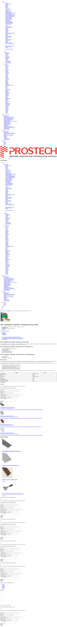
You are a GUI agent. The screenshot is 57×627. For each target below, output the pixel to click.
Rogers (7, 99)
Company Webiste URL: (4, 509)
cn (2, 309)
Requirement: (2, 515)
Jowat (6, 86)
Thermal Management (9, 39)
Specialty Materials (8, 165)
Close (1, 517)
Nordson (7, 94)
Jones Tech (7, 85)
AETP (7, 67)
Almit (6, 68)
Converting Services (8, 9)
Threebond (7, 109)
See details (3, 467)
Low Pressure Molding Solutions (8, 278)
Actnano (7, 66)
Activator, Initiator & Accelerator (10, 194)
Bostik (7, 71)
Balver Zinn (7, 69)
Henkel (7, 80)
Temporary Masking (7, 129)
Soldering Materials (8, 46)
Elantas (7, 76)
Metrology (7, 92)
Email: (1, 390)
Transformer (5, 136)
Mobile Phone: (2, 391)
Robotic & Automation (9, 19)
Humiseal (7, 83)
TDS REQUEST (3, 382)
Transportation (8, 53)
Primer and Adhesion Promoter (10, 43)
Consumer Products (8, 62)
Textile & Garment (8, 61)
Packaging (7, 59)
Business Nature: (2, 396)
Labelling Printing (8, 26)
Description (3, 332)
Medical (7, 54)
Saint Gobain (7, 101)
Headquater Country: (3, 510)
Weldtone (7, 111)
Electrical (7, 56)
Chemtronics (7, 234)
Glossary (5, 141)
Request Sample (7, 330)
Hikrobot (7, 82)
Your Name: (2, 389)
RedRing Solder (8, 98)
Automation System (6, 283)
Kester (7, 87)
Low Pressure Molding (9, 27)
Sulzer (6, 106)
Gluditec (7, 78)
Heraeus (7, 242)
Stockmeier (7, 267)
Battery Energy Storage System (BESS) (9, 294)
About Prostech (4, 339)
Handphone (7, 57)
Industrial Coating (8, 24)
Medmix (7, 91)
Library (5, 143)
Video (5, 142)
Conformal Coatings (8, 11)
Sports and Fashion (6, 139)
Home (3, 584)
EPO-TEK (7, 77)
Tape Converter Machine (9, 21)
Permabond (7, 95)
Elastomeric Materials (9, 13)
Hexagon (7, 81)
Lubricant (7, 29)
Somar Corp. (7, 105)
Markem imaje (8, 90)
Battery (7, 55)
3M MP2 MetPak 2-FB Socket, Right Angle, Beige (11, 451)
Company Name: (2, 394)
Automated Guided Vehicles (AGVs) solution (10, 121)
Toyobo (7, 271)
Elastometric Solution (7, 123)
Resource (3, 587)
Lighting (7, 58)
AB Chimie (7, 65)
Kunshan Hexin (8, 250)
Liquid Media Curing (7, 287)
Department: (2, 392)
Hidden (7, 4)
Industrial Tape (6, 116)
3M (7, 327)
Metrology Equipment (9, 18)
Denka (7, 74)
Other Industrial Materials (9, 210)
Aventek (7, 230)
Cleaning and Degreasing (7, 122)
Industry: (1, 393)
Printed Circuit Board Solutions (8, 126)
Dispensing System (8, 173)
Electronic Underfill (8, 17)
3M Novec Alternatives (7, 120)
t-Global (7, 107)
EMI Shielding (8, 20)
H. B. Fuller (7, 79)
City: (1, 398)
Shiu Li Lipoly (8, 104)
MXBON (7, 72)
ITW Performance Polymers (10, 246)
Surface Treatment (6, 128)
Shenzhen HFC (8, 103)
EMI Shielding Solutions (7, 124)
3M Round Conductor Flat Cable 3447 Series (10, 465)
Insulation (7, 30)
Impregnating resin (8, 182)
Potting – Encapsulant (9, 42)
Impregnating (6, 125)
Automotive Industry (7, 131)
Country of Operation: (3, 397)
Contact (3, 306)
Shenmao (7, 102)
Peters (6, 96)
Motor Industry (6, 132)
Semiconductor (8, 222)
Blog (4, 144)
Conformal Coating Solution (8, 118)
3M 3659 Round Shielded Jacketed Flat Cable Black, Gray (13, 493)
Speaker (5, 134)
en (2, 307)
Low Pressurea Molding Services (10, 177)
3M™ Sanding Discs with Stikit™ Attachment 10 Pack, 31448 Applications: (13, 338)
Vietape (7, 110)
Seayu (6, 263)
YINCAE (7, 113)
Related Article (4, 334)
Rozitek (7, 100)
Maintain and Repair (8, 36)
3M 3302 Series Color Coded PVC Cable (9, 479)
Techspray (7, 108)
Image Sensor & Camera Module (8, 135)
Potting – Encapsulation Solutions (8, 119)
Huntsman (7, 84)
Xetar (6, 112)
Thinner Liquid (8, 40)
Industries (3, 586)
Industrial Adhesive (6, 115)
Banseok (7, 70)
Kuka (6, 88)
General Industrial (8, 218)
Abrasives (7, 10)
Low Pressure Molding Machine (10, 15)
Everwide (7, 238)
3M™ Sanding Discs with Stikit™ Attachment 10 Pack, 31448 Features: (12, 337)
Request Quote (2, 330)
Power (7, 60)
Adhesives (7, 7)
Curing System (8, 8)
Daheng (7, 73)
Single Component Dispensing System (9, 127)
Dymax (7, 75)
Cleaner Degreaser (8, 33)
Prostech (7, 97)
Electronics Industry (7, 138)
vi (2, 308)
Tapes (6, 169)
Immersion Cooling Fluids (9, 23)
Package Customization (9, 22)
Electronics (7, 214)
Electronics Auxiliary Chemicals (10, 14)
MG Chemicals (8, 254)
